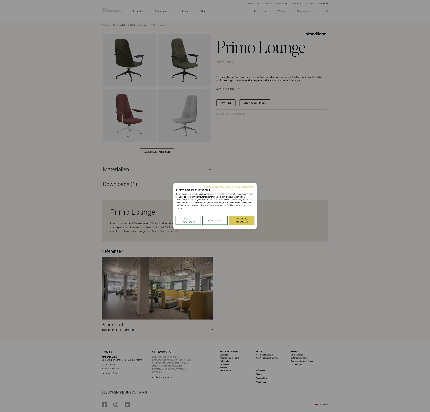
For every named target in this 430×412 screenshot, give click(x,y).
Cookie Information (244, 187)
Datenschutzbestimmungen (218, 187)
